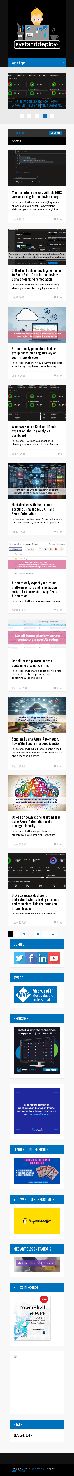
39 (45, 934)
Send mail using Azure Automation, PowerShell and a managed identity (35, 741)
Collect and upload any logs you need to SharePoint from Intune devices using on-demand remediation (37, 275)
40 (53, 934)
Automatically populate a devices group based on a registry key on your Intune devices (34, 353)
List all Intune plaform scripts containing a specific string (32, 663)
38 (37, 934)
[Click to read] (37, 91)
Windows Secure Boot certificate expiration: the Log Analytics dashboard (37, 103)
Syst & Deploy (38, 1468)
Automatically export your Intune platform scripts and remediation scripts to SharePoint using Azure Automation (34, 589)
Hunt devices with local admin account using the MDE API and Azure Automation (33, 509)
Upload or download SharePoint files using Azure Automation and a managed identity (36, 821)
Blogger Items (18, 1471)
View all (55, 133)
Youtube (54, 958)
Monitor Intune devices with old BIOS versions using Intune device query (37, 194)
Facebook (31, 958)
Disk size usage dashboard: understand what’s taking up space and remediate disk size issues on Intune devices (35, 901)
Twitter (19, 958)
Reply (59, 219)
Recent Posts (20, 133)
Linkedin (42, 958)
